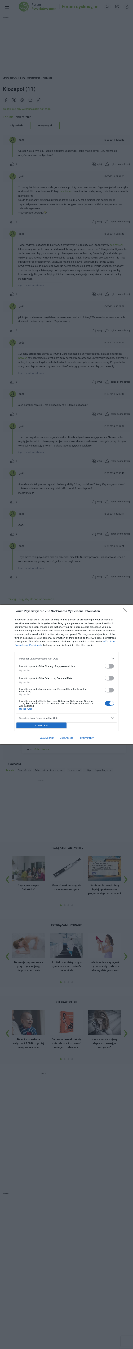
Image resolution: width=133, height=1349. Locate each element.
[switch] (109, 666)
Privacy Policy (86, 737)
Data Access (66, 737)
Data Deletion (46, 737)
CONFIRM (41, 725)
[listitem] (66, 658)
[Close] (126, 611)
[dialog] (66, 674)
